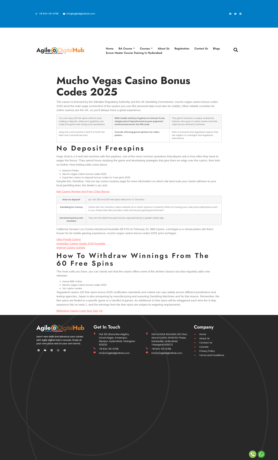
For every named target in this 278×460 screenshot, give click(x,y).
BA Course (125, 48)
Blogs (216, 48)
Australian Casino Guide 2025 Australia (80, 243)
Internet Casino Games (70, 247)
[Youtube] (235, 14)
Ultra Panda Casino (68, 239)
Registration (181, 48)
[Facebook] (230, 14)
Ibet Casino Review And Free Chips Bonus (83, 191)
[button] (235, 51)
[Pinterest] (64, 350)
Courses (145, 48)
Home (110, 48)
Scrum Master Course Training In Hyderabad (134, 53)
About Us (163, 48)
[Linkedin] (240, 14)
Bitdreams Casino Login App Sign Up (79, 310)
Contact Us (201, 48)
